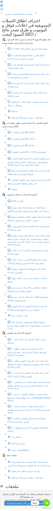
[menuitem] (1, 6)
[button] (1, 2)
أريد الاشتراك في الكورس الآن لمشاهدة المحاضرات (26, 503)
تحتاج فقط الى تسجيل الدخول (17, 499)
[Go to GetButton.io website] (46, 508)
